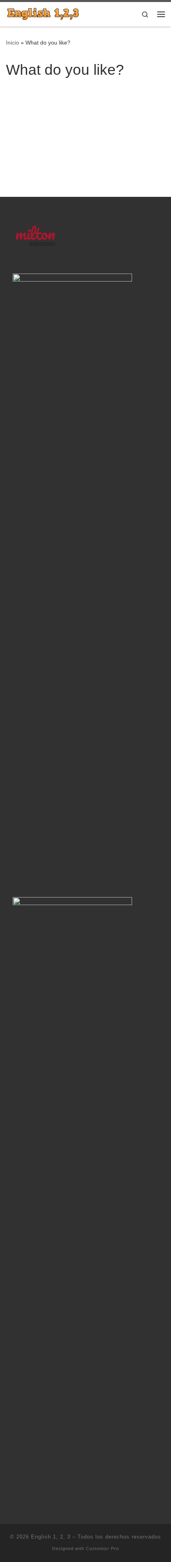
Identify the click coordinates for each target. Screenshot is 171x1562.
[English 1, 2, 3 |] (43, 13)
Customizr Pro (102, 1548)
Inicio (12, 42)
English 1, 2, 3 (50, 1537)
